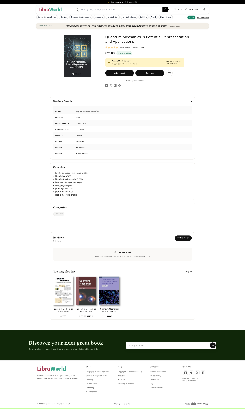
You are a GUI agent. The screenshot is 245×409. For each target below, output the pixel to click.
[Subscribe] (213, 345)
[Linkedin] (115, 85)
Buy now (150, 73)
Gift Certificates (156, 388)
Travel (153, 17)
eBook (191, 17)
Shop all (188, 272)
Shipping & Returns (126, 384)
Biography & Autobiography (81, 17)
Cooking (63, 17)
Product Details (62, 101)
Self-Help (143, 17)
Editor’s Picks (91, 384)
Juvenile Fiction (112, 17)
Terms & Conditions (158, 372)
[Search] (166, 9)
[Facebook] (106, 85)
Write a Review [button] (138, 47)
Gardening (99, 17)
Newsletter (127, 404)
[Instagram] (185, 372)
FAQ (151, 384)
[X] (111, 85)
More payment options (135, 80)
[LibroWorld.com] (51, 368)
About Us (121, 376)
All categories (203, 17)
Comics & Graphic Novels (47, 17)
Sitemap (117, 404)
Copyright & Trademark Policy (130, 372)
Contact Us (154, 380)
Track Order (122, 380)
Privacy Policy (155, 376)
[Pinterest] (119, 85)
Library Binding (165, 17)
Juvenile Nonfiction (129, 17)
